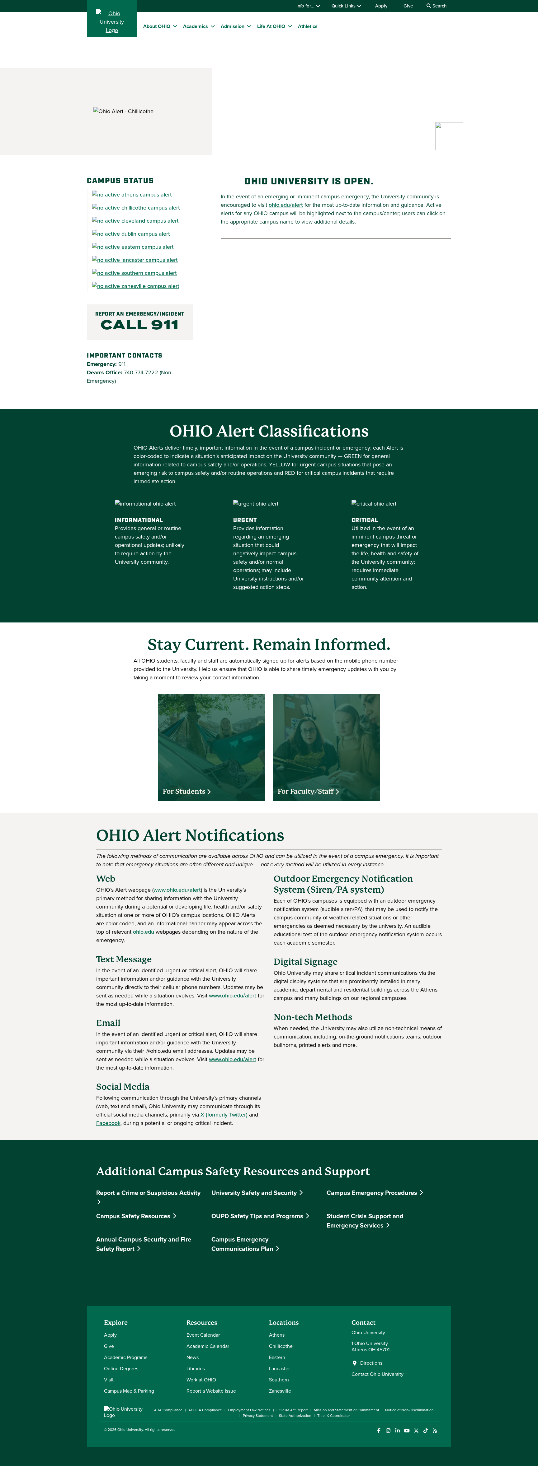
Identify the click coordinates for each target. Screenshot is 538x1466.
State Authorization (295, 1415)
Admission (232, 26)
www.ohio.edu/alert (177, 890)
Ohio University (130, 1429)
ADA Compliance (168, 1410)
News (192, 1357)
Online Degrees (121, 1368)
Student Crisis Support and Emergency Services (365, 1220)
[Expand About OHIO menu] (175, 26)
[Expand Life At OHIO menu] (289, 26)
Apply (381, 5)
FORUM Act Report (292, 1410)
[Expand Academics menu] (212, 26)
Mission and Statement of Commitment (346, 1410)
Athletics (308, 26)
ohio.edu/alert (286, 205)
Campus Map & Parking (129, 1390)
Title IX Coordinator (333, 1415)
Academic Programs (125, 1357)
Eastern (277, 1357)
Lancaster (279, 1368)
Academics (195, 26)
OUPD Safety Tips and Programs (258, 1216)
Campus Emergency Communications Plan (243, 1244)
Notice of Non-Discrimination (409, 1410)
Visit (109, 1379)
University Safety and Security (254, 1192)
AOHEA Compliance (205, 1410)
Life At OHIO (271, 26)
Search (438, 5)
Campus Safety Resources (134, 1216)
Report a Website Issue (211, 1390)
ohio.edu (143, 932)
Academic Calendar (207, 1346)
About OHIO (156, 26)
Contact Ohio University (378, 1374)
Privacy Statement (258, 1415)
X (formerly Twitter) (224, 1115)
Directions (371, 1363)
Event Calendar (203, 1335)
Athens (277, 1335)
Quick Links (344, 5)
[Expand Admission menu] (249, 26)
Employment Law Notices (249, 1410)
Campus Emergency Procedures (373, 1192)
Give (408, 5)
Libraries (195, 1368)
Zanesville (280, 1390)
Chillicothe (281, 1346)
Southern (279, 1379)
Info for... (306, 5)
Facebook (108, 1123)
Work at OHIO (201, 1379)
